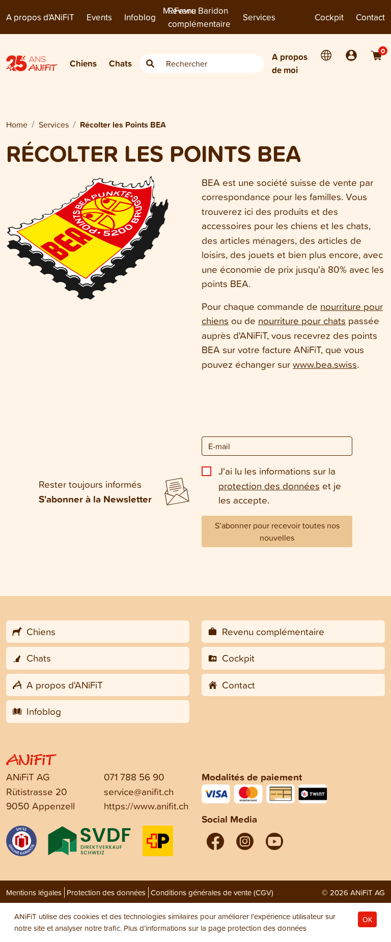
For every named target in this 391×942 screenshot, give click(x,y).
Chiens (83, 63)
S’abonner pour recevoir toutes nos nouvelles (277, 531)
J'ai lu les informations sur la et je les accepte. (279, 485)
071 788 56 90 (134, 776)
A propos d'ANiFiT (40, 17)
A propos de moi (290, 63)
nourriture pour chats (302, 320)
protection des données (269, 485)
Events (99, 17)
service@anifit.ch (139, 791)
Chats (120, 63)
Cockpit (329, 17)
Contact (370, 17)
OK (367, 919)
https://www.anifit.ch (146, 805)
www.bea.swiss (325, 364)
